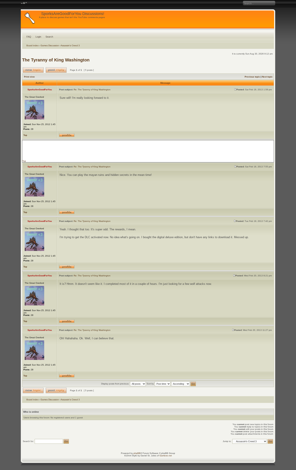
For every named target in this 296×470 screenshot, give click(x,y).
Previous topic (252, 77)
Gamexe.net (165, 455)
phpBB (136, 453)
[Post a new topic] (33, 70)
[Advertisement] (148, 150)
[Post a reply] (56, 70)
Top (25, 135)
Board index (32, 45)
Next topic (267, 77)
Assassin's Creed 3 (70, 45)
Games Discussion (50, 45)
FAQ (28, 36)
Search (49, 36)
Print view (29, 77)
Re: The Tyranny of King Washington (92, 89)
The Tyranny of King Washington (55, 60)
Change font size (24, 3)
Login (38, 36)
